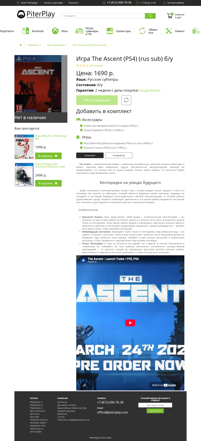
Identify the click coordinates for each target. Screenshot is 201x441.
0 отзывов (97, 65)
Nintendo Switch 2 (39, 419)
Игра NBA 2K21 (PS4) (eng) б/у (50, 137)
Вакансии (62, 413)
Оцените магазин (66, 410)
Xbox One (34, 413)
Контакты (62, 402)
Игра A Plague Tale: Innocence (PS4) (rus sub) (50, 165)
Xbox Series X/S (37, 410)
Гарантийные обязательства (71, 408)
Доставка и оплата (66, 405)
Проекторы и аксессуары (36, 430)
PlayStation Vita (37, 425)
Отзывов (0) (119, 155)
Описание (90, 155)
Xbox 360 (34, 416)
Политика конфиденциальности (73, 419)
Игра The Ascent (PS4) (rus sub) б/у (89, 45)
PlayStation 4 (34, 45)
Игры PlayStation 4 (56, 45)
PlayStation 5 (36, 402)
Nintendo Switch (38, 422)
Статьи (60, 416)
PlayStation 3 (36, 408)
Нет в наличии (97, 100)
